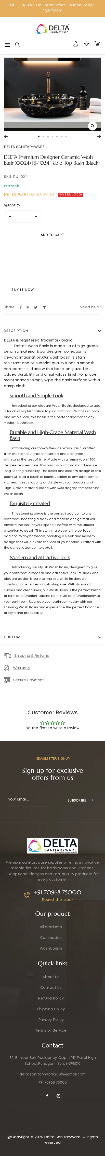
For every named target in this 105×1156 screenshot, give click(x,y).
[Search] (17, 45)
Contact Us (51, 987)
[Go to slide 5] (57, 136)
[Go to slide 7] (66, 136)
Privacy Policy (51, 1019)
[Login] (75, 44)
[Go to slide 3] (48, 136)
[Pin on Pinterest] (28, 307)
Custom (12, 637)
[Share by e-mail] (44, 307)
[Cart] (97, 44)
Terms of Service (51, 1030)
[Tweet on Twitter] (36, 307)
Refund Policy (51, 998)
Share (9, 307)
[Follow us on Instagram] (58, 1096)
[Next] (99, 136)
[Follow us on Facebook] (47, 1096)
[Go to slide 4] (52, 136)
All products (51, 927)
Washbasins (51, 948)
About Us (51, 977)
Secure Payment (28, 680)
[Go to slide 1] (39, 136)
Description (16, 331)
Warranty (21, 667)
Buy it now (22, 289)
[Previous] (6, 136)
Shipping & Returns (31, 655)
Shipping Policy (51, 1009)
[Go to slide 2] (43, 136)
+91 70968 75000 (57, 892)
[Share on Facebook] (21, 307)
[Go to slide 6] (61, 136)
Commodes (51, 937)
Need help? (90, 307)
